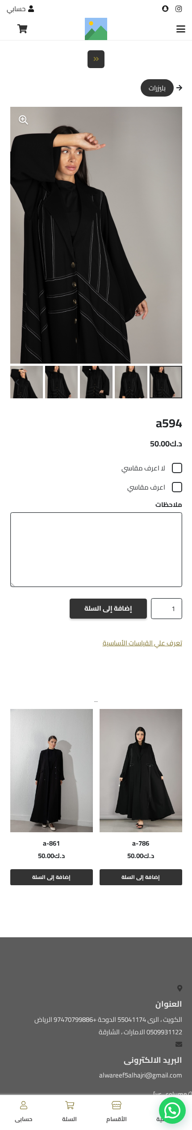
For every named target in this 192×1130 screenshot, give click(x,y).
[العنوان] (165, 9)
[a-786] (141, 770)
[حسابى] (23, 1105)
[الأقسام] (116, 1105)
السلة (69, 1119)
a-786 (140, 843)
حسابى (24, 1119)
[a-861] (51, 770)
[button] (181, 28)
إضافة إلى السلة (108, 608)
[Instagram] (178, 9)
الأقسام (116, 1119)
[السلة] (69, 1105)
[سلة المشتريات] (23, 29)
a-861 (51, 843)
